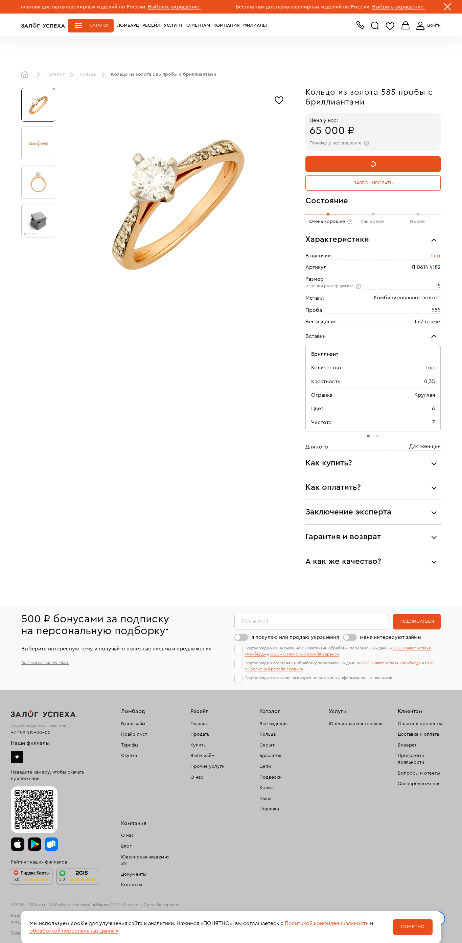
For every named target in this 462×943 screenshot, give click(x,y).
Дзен (17, 757)
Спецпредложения (419, 783)
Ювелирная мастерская (355, 723)
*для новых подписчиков (45, 662)
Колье (266, 787)
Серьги (267, 745)
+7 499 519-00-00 (31, 732)
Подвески (270, 777)
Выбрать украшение (148, 6)
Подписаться (416, 621)
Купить (198, 745)
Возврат (407, 745)
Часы (265, 798)
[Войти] (427, 26)
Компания (226, 25)
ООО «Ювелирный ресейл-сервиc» (304, 654)
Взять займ (133, 723)
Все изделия (273, 723)
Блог (126, 846)
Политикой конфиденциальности (327, 923)
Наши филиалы (30, 743)
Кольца (87, 74)
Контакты (131, 884)
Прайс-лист (134, 734)
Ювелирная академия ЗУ (145, 860)
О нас (196, 777)
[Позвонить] (360, 26)
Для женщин (425, 446)
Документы (133, 874)
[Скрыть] (447, 8)
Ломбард (128, 25)
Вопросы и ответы (419, 773)
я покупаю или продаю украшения (295, 637)
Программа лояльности (411, 759)
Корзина (405, 26)
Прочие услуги (207, 766)
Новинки (269, 809)
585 (436, 310)
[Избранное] (279, 99)
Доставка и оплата (418, 734)
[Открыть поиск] (375, 25)
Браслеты (270, 755)
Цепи (265, 766)
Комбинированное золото (407, 297)
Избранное (390, 26)
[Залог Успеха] (43, 25)
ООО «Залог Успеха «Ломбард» (391, 663)
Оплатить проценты (420, 723)
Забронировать (373, 183)
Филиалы (255, 25)
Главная (26, 74)
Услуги (173, 25)
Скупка (129, 755)
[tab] (368, 436)
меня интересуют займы (390, 637)
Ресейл (151, 25)
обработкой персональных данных (73, 931)
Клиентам (197, 25)
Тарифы (129, 745)
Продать (199, 734)
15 (438, 286)
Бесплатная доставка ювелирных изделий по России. (277, 6)
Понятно (412, 926)
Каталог (99, 25)
